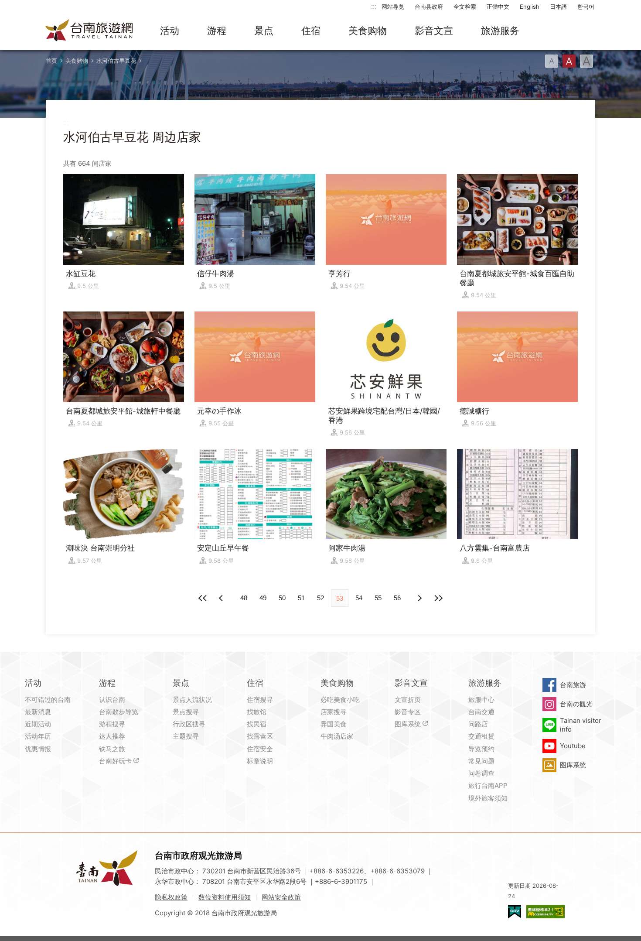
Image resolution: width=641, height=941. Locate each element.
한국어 (585, 6)
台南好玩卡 (115, 761)
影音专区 (408, 712)
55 (378, 598)
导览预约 (481, 749)
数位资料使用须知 (224, 897)
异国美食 (333, 724)
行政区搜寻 (189, 724)
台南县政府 (429, 6)
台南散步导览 (118, 712)
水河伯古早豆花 (116, 60)
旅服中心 (481, 699)
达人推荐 (112, 736)
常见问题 (481, 761)
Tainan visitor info (580, 724)
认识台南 (112, 699)
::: (373, 6)
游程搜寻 (112, 724)
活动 (169, 30)
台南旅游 (573, 685)
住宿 (310, 30)
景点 (263, 30)
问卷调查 (481, 773)
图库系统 (408, 724)
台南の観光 (576, 704)
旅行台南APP (488, 785)
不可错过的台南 (48, 699)
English (529, 6)
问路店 (478, 724)
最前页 (202, 598)
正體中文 (498, 6)
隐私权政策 (171, 897)
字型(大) (586, 61)
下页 (222, 598)
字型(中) (569, 61)
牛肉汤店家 (336, 736)
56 (397, 598)
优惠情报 (38, 749)
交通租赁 (481, 736)
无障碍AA (545, 911)
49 (262, 598)
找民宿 (256, 724)
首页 (51, 60)
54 (358, 598)
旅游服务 (500, 30)
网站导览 (393, 6)
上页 (419, 598)
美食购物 (367, 30)
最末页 (438, 598)
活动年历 (38, 736)
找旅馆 (256, 712)
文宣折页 (408, 699)
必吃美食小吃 (340, 699)
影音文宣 (434, 30)
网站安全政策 (281, 897)
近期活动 (38, 724)
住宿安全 (260, 749)
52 (320, 598)
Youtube (573, 746)
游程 (216, 30)
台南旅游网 (89, 30)
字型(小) (551, 61)
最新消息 (38, 712)
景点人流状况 (192, 699)
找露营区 (260, 736)
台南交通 (481, 712)
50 (282, 598)
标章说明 (260, 761)
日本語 (558, 6)
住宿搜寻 (260, 699)
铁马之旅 (112, 749)
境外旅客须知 (488, 798)
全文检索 (464, 6)
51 (301, 598)
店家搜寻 (333, 712)
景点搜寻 (186, 712)
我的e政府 (514, 911)
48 (243, 598)
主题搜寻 (186, 736)
